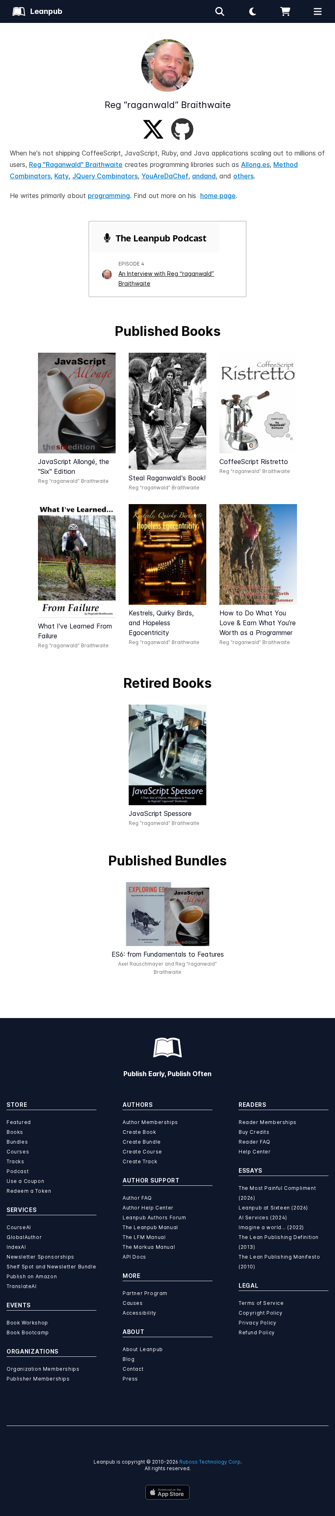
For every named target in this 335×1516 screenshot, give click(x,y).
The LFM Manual (144, 1237)
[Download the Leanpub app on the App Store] (167, 1492)
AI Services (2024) (263, 1217)
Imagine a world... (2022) (271, 1227)
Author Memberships (150, 1122)
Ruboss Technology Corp (210, 1462)
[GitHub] (182, 129)
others (243, 176)
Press (130, 1379)
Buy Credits (254, 1132)
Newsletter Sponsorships (40, 1257)
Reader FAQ (254, 1142)
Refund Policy (257, 1332)
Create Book (139, 1132)
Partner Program (145, 1293)
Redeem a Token (29, 1191)
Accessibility (139, 1313)
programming (109, 195)
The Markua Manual (149, 1247)
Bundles (17, 1142)
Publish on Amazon (32, 1276)
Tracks (16, 1161)
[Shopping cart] (285, 11)
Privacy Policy (257, 1323)
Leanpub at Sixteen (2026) (273, 1208)
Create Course (142, 1152)
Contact (133, 1369)
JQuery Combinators (105, 176)
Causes (133, 1303)
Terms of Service (261, 1303)
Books (15, 1132)
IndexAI (16, 1247)
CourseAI (19, 1227)
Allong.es (255, 164)
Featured (19, 1122)
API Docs (134, 1257)
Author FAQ (137, 1198)
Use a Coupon (25, 1181)
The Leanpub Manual (150, 1227)
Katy (61, 176)
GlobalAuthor (24, 1237)
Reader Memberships (268, 1122)
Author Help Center (148, 1208)
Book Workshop (27, 1323)
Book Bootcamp (28, 1332)
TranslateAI (22, 1286)
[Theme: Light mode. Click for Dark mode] (252, 11)
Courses (18, 1152)
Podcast (18, 1171)
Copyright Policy (261, 1313)
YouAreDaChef (164, 176)
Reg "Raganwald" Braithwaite (76, 164)
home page (218, 195)
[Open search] (220, 11)
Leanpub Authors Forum (154, 1217)
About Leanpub (143, 1349)
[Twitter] (153, 129)
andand (204, 176)
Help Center (255, 1152)
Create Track (140, 1161)
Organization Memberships (43, 1369)
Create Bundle (142, 1142)
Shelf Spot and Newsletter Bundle (51, 1267)
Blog (128, 1359)
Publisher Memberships (38, 1379)
